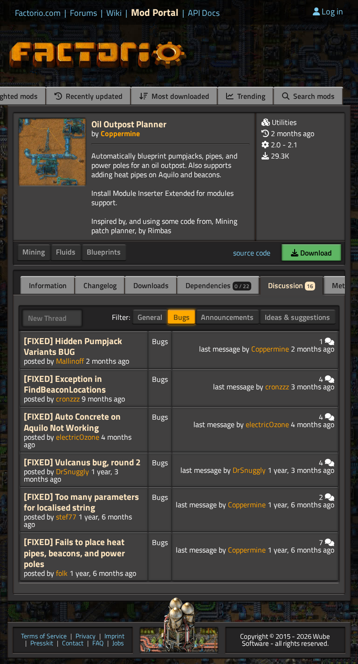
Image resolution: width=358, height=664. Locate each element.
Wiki (114, 13)
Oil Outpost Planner (128, 124)
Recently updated (93, 96)
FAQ (97, 643)
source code (251, 252)
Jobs (118, 643)
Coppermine (120, 133)
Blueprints (104, 251)
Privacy (86, 636)
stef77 (66, 516)
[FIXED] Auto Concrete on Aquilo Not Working (72, 422)
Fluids (66, 251)
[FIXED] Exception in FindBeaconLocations (65, 384)
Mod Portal (155, 12)
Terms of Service (44, 636)
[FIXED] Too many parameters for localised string (81, 502)
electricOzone (77, 437)
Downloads (151, 285)
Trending (250, 96)
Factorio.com (38, 13)
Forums (83, 13)
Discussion (290, 285)
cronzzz (68, 398)
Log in (332, 11)
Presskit (41, 643)
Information (48, 285)
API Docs (204, 13)
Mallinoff (70, 361)
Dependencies (217, 285)
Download (315, 252)
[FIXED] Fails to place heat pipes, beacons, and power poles (74, 552)
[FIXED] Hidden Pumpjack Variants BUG (73, 346)
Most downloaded (179, 96)
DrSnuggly (72, 471)
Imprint (114, 636)
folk (62, 573)
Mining (33, 251)
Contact (72, 643)
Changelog (100, 285)
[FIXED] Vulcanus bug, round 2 (82, 462)
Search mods (313, 96)
